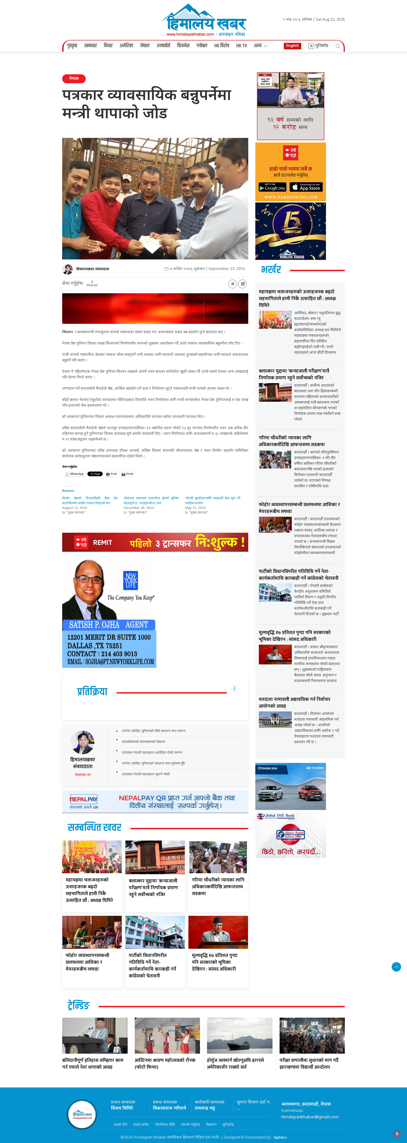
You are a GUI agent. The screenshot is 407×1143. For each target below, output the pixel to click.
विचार (108, 46)
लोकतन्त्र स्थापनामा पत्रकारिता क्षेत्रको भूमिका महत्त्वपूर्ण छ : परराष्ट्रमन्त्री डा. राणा (151, 501)
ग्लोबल (201, 46)
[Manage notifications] (397, 1134)
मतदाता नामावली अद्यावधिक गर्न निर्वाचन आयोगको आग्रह (294, 702)
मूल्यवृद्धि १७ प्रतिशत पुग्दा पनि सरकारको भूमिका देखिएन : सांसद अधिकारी (214, 962)
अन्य (258, 46)
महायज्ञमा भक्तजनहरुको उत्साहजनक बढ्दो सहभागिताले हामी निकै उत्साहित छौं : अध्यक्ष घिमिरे (89, 890)
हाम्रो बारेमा (141, 1124)
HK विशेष (221, 46)
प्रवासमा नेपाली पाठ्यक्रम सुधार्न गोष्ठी (146, 774)
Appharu (280, 1137)
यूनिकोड (228, 1124)
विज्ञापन (211, 1124)
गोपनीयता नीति (165, 1124)
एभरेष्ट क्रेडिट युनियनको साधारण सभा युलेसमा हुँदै (153, 763)
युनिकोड (321, 45)
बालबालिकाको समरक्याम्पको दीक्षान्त (143, 741)
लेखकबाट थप (83, 775)
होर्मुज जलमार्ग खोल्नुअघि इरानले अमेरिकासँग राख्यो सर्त (235, 1063)
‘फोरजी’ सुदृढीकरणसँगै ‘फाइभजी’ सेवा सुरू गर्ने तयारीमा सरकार (212, 501)
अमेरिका (126, 46)
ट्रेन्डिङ (79, 1006)
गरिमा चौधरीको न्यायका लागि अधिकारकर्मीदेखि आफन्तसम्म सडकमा (218, 887)
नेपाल (145, 46)
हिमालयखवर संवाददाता (92, 269)
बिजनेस (183, 46)
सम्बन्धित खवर (94, 828)
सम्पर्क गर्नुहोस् (190, 1124)
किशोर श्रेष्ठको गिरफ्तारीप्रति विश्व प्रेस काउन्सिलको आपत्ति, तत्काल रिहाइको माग (90, 501)
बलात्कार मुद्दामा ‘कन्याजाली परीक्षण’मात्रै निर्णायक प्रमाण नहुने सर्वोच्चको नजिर (153, 888)
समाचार (90, 46)
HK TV (241, 46)
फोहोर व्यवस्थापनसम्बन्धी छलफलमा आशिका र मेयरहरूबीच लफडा (87, 962)
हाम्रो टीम (120, 1124)
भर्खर (271, 270)
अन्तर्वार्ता (163, 46)
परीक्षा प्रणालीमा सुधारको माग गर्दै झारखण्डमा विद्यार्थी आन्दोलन (309, 1063)
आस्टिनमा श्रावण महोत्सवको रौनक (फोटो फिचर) (165, 1063)
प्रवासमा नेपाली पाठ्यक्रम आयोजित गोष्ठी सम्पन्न (152, 752)
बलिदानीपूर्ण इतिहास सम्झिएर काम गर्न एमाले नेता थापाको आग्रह (92, 1063)
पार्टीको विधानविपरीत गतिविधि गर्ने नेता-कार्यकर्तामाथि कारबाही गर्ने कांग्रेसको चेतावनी (152, 966)
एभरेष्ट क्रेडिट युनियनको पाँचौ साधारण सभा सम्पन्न (154, 731)
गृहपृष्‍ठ (72, 46)
